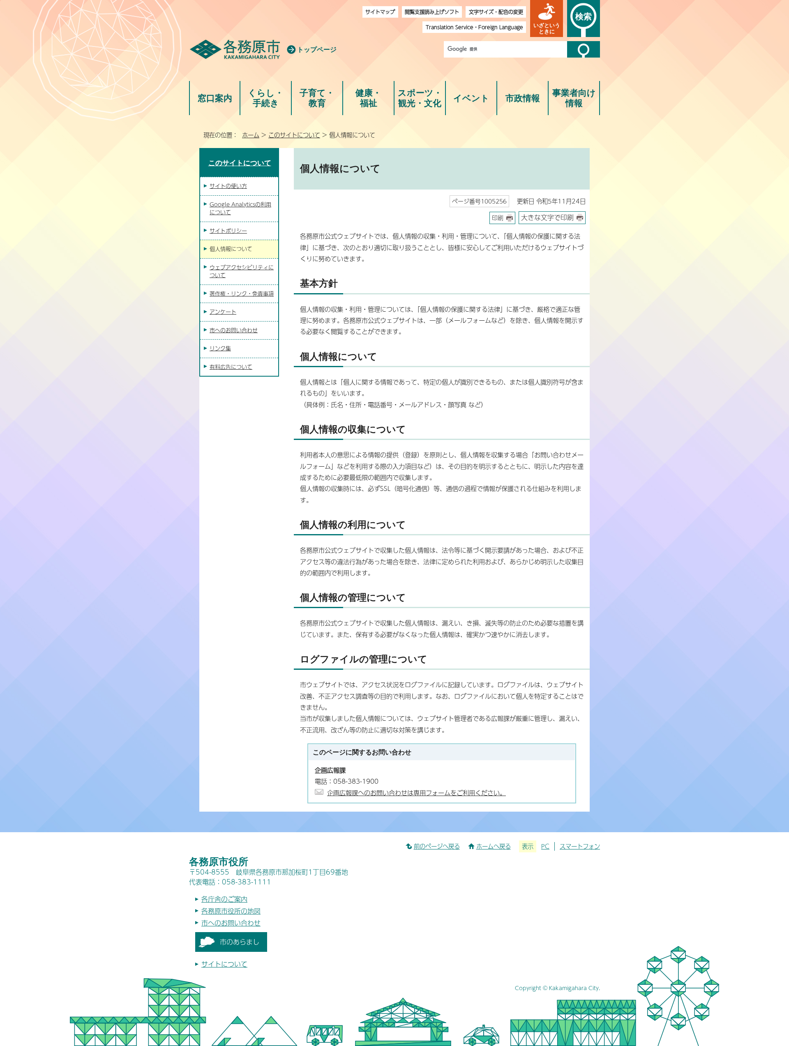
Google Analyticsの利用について (240, 208)
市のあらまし (239, 942)
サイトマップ (380, 12)
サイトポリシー (228, 231)
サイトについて (224, 964)
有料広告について (231, 367)
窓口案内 (215, 98)
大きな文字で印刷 (547, 217)
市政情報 (522, 98)
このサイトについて (294, 134)
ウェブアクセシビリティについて (242, 271)
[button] (546, 18)
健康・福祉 (368, 98)
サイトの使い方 (228, 186)
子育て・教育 (317, 98)
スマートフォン (580, 846)
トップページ (317, 49)
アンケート (223, 312)
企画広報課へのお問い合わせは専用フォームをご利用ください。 (416, 792)
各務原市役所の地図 (231, 911)
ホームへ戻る (493, 846)
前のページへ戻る (437, 846)
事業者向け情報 (574, 98)
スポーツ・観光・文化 (420, 98)
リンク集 (220, 348)
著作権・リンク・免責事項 (242, 293)
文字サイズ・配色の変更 (496, 12)
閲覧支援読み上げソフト (432, 12)
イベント (471, 98)
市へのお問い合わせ (234, 330)
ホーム (250, 134)
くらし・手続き (266, 98)
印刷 (497, 217)
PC (545, 846)
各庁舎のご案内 (224, 899)
